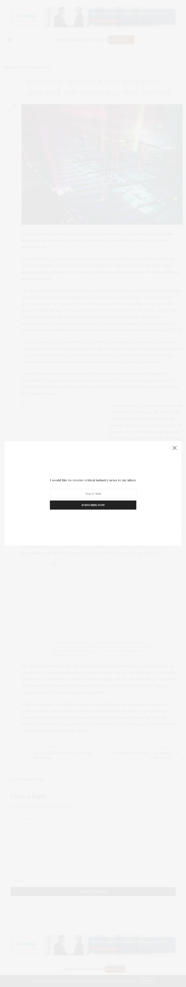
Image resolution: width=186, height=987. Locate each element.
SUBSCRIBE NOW (93, 505)
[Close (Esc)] (174, 448)
